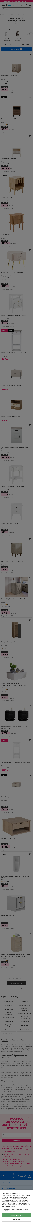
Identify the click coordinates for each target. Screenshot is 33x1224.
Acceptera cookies (16, 1215)
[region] (16, 1207)
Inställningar (16, 1219)
